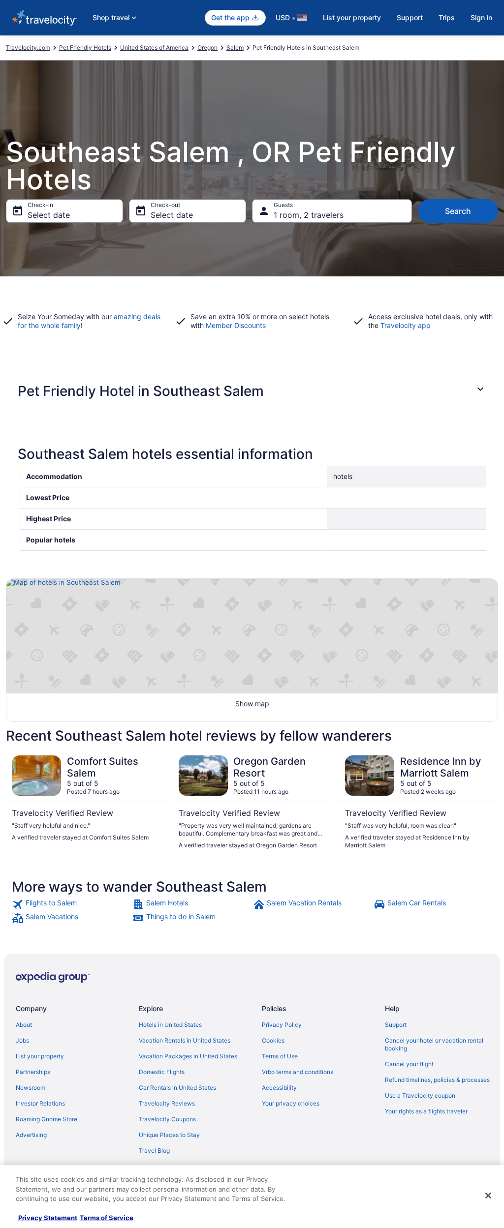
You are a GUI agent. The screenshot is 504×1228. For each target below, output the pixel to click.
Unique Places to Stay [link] (169, 1134)
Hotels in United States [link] (170, 1024)
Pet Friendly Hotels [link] (85, 47)
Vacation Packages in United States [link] (188, 1056)
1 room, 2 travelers (309, 215)
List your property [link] (40, 1056)
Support (410, 17)
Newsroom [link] (30, 1087)
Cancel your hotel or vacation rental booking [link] (434, 1044)
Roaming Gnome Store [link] (46, 1119)
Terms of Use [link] (280, 1056)
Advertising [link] (31, 1134)
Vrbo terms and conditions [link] (297, 1072)
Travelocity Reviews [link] (167, 1103)
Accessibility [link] (279, 1087)
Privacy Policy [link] (282, 1024)
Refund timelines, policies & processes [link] (437, 1079)
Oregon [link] (207, 47)
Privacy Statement (47, 1218)
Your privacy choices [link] (290, 1103)
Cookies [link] (273, 1040)
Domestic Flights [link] (162, 1072)
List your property (352, 17)
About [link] (24, 1024)
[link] (71, 904)
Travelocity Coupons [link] (167, 1119)
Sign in (481, 17)
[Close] (488, 1195)
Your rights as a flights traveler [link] (426, 1111)
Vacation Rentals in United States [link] (184, 1040)
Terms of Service (106, 1218)
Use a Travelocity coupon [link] (420, 1095)
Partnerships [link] (33, 1072)
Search (458, 211)
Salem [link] (235, 47)
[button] (252, 391)
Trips (447, 17)
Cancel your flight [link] (409, 1064)
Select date (49, 215)
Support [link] (396, 1024)
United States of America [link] (154, 47)
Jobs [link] (22, 1040)
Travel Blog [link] (154, 1150)
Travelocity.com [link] (28, 47)
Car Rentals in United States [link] (177, 1087)
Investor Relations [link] (40, 1103)
